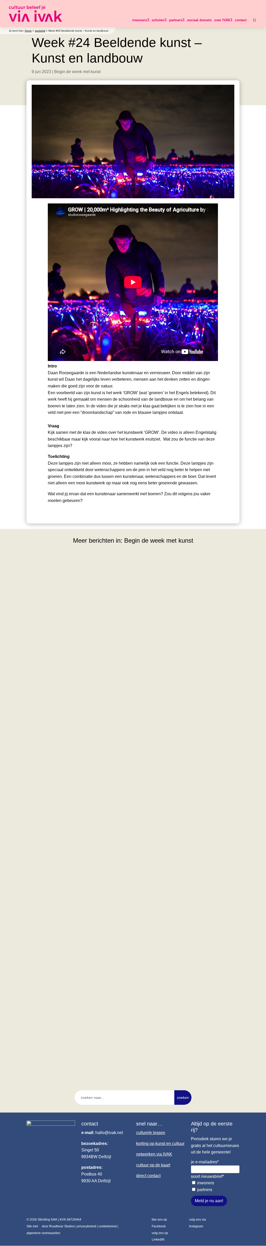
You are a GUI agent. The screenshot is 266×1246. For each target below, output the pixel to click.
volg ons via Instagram (197, 1223)
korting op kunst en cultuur (160, 1143)
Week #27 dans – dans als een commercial (76, 867)
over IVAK (222, 20)
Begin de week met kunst (77, 71)
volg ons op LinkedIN (160, 1236)
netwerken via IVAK (154, 1154)
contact (241, 20)
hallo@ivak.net (109, 1132)
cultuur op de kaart (153, 1165)
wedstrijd (40, 30)
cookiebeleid (107, 1226)
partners (175, 20)
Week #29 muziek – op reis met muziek (72, 693)
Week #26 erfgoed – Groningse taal (68, 1042)
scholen (158, 20)
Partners (204, 1189)
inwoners (139, 20)
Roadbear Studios (62, 1226)
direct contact (148, 1175)
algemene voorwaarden (43, 1233)
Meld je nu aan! (209, 1201)
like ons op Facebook (159, 1223)
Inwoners (205, 1183)
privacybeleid (86, 1226)
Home (28, 30)
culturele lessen (150, 1132)
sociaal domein (199, 20)
